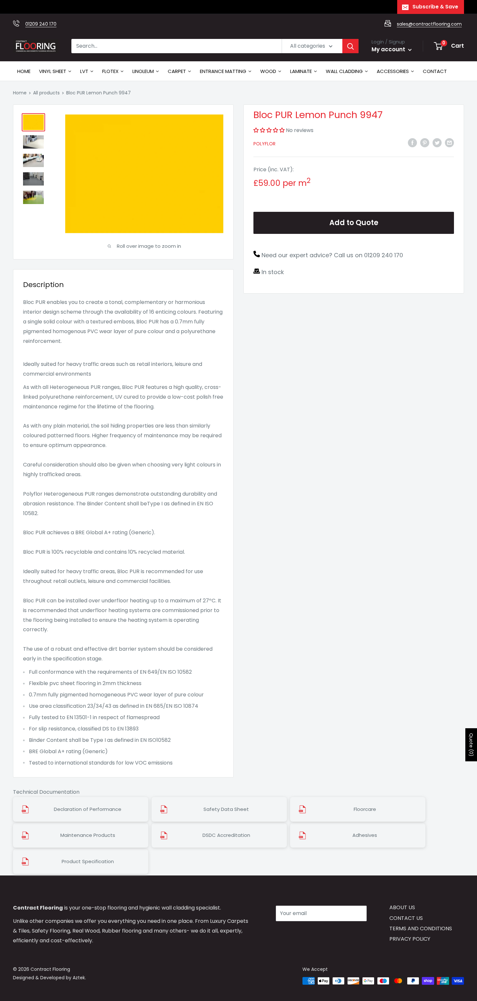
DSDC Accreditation (226, 835)
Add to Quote (353, 223)
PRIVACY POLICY (409, 939)
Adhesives (364, 835)
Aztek (79, 977)
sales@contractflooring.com (429, 24)
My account (389, 49)
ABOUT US (402, 907)
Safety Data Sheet (226, 809)
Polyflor (264, 143)
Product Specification (88, 861)
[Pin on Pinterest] (424, 143)
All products (46, 93)
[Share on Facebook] (412, 143)
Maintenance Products (87, 835)
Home (20, 93)
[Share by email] (449, 143)
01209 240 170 (40, 24)
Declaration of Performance (87, 809)
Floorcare (365, 809)
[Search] (350, 46)
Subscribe (299, 932)
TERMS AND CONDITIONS (420, 928)
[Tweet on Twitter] (437, 143)
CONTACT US (406, 918)
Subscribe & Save (435, 6)
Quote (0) (471, 744)
